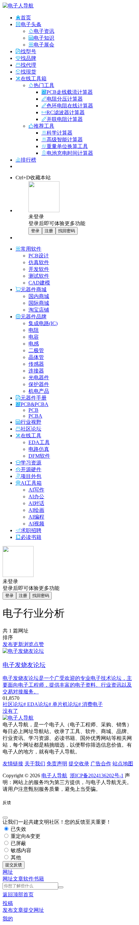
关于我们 (35, 763)
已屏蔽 (17, 843)
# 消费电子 (90, 704)
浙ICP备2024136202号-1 (96, 775)
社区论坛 (13, 704)
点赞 (39, 644)
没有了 (10, 711)
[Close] (5, 818)
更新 (18, 644)
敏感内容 (20, 850)
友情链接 (13, 763)
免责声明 (57, 763)
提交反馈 (13, 864)
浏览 (28, 644)
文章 (18, 878)
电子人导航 (54, 775)
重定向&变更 (24, 836)
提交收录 (79, 763)
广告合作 (101, 763)
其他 (15, 857)
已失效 (17, 829)
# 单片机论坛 (63, 704)
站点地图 (122, 763)
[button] (8, 872)
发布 (8, 644)
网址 (8, 878)
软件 (28, 878)
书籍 (39, 878)
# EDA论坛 (35, 704)
